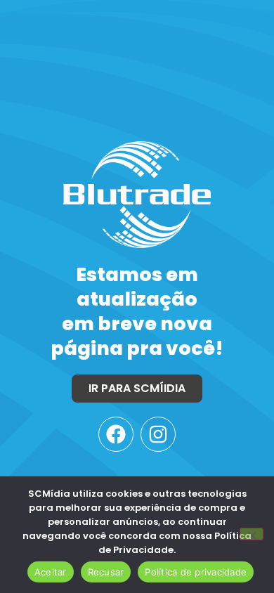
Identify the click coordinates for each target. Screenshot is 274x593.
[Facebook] (115, 434)
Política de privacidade (196, 572)
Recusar (106, 572)
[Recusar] (251, 534)
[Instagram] (158, 434)
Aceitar (50, 572)
